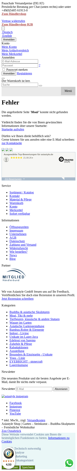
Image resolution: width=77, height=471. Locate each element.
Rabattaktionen (18, 347)
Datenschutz (17, 241)
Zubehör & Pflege (20, 343)
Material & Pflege (20, 199)
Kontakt (14, 196)
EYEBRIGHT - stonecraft (25, 361)
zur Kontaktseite (12, 143)
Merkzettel (16, 210)
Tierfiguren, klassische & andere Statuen (34, 319)
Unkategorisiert (23, 460)
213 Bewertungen (13, 179)
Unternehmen (17, 234)
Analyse (19, 452)
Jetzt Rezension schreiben (18, 298)
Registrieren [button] (24, 73)
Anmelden (9, 39)
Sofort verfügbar (19, 213)
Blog (12, 258)
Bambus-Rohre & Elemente (26, 329)
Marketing (20, 456)
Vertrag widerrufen (13, 21)
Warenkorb (16, 203)
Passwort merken (17, 69)
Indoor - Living (19, 333)
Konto (13, 206)
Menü (68, 91)
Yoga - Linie (17, 358)
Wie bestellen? (18, 251)
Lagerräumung (18, 365)
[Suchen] (40, 85)
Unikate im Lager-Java (23, 336)
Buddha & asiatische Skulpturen (29, 312)
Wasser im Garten (20, 322)
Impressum (16, 230)
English (7, 35)
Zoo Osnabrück (11, 431)
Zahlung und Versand (22, 244)
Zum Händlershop (14, 14)
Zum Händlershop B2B (17, 24)
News (13, 255)
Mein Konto (9, 47)
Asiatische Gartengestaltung (26, 326)
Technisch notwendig (27, 448)
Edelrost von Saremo (22, 340)
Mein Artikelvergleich (15, 50)
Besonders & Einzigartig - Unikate (31, 354)
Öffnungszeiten (19, 227)
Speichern (27, 467)
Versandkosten (36, 420)
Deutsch (7, 32)
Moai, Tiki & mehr (21, 315)
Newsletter (8, 388)
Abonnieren (61, 389)
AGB (12, 237)
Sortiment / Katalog (21, 192)
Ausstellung (16, 351)
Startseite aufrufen (13, 129)
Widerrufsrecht (18, 248)
